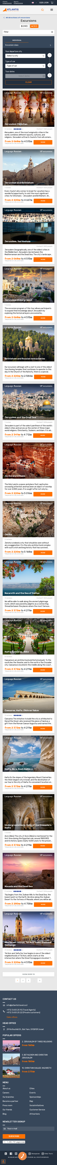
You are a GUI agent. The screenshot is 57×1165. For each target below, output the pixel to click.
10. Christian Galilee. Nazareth (36, 1068)
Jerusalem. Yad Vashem (17, 241)
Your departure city (13, 51)
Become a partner (10, 1101)
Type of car (10, 61)
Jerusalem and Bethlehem (19, 183)
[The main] (15, 10)
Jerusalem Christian (16, 124)
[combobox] (25, 56)
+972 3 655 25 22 (14, 1012)
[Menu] (51, 9)
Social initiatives (37, 1105)
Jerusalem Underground (18, 300)
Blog (4, 1114)
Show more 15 (28, 974)
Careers (6, 1093)
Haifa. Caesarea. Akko (17, 652)
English (35, 2)
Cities (32, 1088)
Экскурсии (35, 1154)
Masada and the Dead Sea (19, 886)
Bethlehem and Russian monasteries (25, 358)
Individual (16, 40)
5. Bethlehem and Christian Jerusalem (35, 1056)
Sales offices (12, 1017)
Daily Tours (49, 1154)
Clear (28, 82)
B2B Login (44, 3)
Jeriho (8, 534)
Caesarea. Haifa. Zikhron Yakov (22, 710)
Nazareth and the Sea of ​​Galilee (22, 593)
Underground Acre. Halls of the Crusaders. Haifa (28, 826)
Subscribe (14, 1136)
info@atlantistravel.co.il (17, 1005)
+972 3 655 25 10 (14, 1010)
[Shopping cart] (52, 2)
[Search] (42, 9)
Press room (7, 1105)
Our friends (7, 1110)
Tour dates (10, 72)
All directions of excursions (18, 18)
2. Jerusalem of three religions (37, 1042)
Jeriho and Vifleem (15, 476)
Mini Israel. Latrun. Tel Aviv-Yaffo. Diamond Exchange (28, 943)
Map (31, 1101)
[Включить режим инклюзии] (3, 1161)
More (43, 142)
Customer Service (37, 1110)
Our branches (8, 1097)
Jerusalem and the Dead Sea (20, 417)
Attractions (35, 1114)
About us (6, 1088)
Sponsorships (35, 1097)
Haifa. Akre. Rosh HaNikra (19, 769)
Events (33, 1093)
